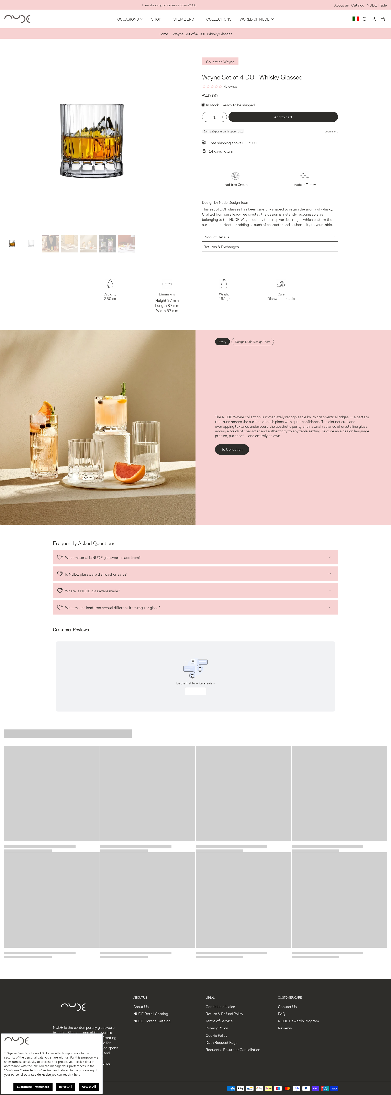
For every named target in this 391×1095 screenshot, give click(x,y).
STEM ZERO (183, 18)
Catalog (357, 4)
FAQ (281, 1013)
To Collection (232, 449)
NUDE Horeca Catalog (151, 1020)
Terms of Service (219, 1020)
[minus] (206, 117)
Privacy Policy (217, 1028)
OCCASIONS (128, 18)
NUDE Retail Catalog (150, 1013)
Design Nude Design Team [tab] (252, 341)
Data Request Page (221, 1042)
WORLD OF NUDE (255, 18)
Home (163, 33)
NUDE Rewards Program (298, 1020)
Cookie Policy (216, 1035)
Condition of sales (220, 1006)
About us (341, 4)
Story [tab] (222, 341)
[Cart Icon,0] (382, 18)
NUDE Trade (377, 4)
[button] (283, 117)
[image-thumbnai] (12, 243)
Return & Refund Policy (224, 1013)
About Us (141, 1006)
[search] (364, 19)
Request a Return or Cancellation (233, 1049)
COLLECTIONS (219, 18)
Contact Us (287, 1006)
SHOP (156, 18)
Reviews (285, 1028)
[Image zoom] (96, 141)
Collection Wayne (220, 61)
